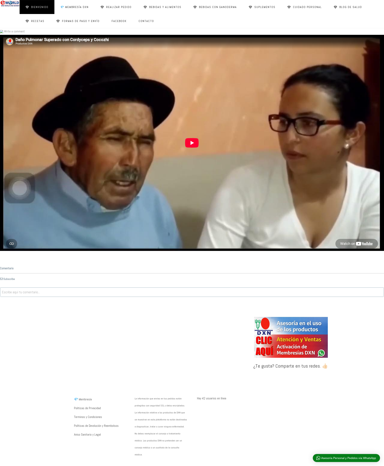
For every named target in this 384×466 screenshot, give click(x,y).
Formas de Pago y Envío (80, 21)
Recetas (37, 21)
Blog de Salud (350, 7)
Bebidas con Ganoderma (217, 7)
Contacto (146, 21)
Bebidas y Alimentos (164, 7)
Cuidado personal (307, 7)
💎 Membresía (83, 399)
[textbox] (192, 292)
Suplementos (264, 7)
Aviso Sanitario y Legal (87, 434)
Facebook (119, 21)
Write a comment (14, 31)
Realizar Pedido (118, 7)
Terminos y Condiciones (88, 417)
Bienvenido (39, 7)
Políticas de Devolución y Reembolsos (96, 426)
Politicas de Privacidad (87, 408)
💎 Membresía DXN (74, 7)
